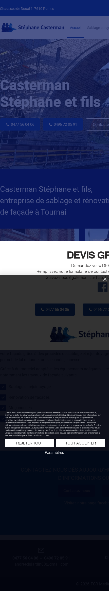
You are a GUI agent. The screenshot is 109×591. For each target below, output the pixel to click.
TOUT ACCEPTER (80, 443)
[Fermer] (102, 282)
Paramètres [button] (54, 452)
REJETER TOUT (29, 443)
